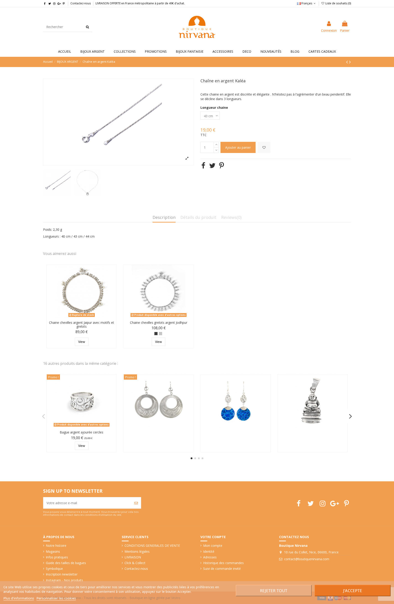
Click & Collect (134, 563)
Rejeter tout (273, 590)
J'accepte (352, 590)
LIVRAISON (132, 557)
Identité (208, 551)
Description (164, 217)
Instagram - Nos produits (64, 580)
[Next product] (350, 62)
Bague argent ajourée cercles (81, 432)
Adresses (210, 557)
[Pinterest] (221, 165)
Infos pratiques (57, 557)
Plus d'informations (18, 598)
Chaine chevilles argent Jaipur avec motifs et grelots (81, 324)
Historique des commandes (223, 563)
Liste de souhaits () (338, 3)
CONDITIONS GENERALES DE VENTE (152, 545)
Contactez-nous (80, 3)
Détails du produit (198, 217)
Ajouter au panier (238, 147)
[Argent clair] (160, 333)
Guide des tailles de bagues (66, 563)
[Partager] (203, 165)
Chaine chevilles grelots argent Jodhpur (158, 322)
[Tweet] (212, 165)
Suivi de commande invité (222, 568)
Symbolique (54, 568)
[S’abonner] (136, 502)
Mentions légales (137, 551)
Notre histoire (56, 545)
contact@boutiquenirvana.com (306, 559)
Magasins (53, 551)
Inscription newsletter (62, 574)
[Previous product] (347, 62)
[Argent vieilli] (156, 333)
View (81, 342)
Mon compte (212, 545)
